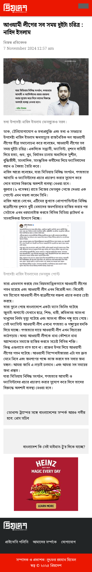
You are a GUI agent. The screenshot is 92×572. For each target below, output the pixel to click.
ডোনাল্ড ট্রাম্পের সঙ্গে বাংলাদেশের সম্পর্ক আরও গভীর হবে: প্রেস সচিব (46, 416)
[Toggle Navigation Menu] (83, 6)
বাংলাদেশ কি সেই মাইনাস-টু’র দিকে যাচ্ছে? (54, 447)
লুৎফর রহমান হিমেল (61, 560)
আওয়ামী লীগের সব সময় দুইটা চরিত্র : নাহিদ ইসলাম (43, 29)
